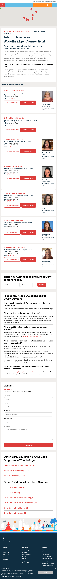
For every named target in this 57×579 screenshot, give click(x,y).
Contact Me (29, 445)
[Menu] (54, 5)
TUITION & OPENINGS (12, 102)
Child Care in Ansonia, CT (15, 487)
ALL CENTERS (7, 31)
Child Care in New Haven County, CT (19, 498)
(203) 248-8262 (11, 201)
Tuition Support (26, 550)
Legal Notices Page (16, 576)
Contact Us (6, 552)
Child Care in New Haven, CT (16, 508)
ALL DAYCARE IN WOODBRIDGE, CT (22, 31)
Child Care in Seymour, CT (15, 513)
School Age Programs (47, 565)
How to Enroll (25, 552)
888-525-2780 (8, 389)
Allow (45, 572)
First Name (7, 395)
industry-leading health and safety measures (27, 372)
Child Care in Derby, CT (13, 492)
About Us (5, 550)
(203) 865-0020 (11, 125)
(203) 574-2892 (11, 98)
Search (41, 284)
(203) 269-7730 (11, 255)
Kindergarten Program (48, 563)
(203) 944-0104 (11, 228)
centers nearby (41, 5)
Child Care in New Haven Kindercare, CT (21, 503)
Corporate (5, 559)
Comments (7, 426)
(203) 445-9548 (11, 146)
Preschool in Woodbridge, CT (16, 471)
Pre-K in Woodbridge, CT (14, 476)
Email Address (8, 411)
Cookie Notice (29, 573)
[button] (31, 9)
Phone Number (8, 418)
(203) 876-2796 (11, 173)
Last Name (7, 403)
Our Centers (6, 554)
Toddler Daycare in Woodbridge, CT (19, 465)
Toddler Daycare (46, 556)
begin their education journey (32, 336)
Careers (5, 557)
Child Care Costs (26, 554)
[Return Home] (2, 5)
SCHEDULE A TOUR (28, 102)
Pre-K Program (46, 561)
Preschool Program (47, 558)
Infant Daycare (46, 554)
